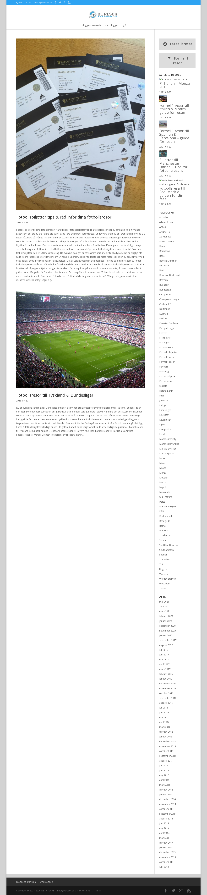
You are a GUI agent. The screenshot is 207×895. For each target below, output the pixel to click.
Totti (161, 564)
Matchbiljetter (166, 453)
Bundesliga (165, 289)
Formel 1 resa (166, 357)
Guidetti (163, 385)
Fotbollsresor (180, 44)
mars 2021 (164, 611)
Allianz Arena (166, 222)
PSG (161, 511)
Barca (162, 246)
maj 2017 (164, 659)
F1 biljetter (164, 337)
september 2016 (167, 698)
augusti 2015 (166, 760)
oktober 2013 (166, 861)
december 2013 (167, 852)
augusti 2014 (166, 818)
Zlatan (162, 588)
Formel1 (163, 366)
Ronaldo (163, 530)
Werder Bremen (167, 578)
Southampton (166, 549)
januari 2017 (165, 678)
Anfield (162, 226)
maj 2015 (164, 775)
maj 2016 (164, 717)
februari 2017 (166, 673)
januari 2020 (165, 635)
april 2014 (164, 833)
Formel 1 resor (180, 60)
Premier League (167, 506)
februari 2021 (166, 616)
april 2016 (164, 722)
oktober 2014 (166, 808)
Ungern (163, 569)
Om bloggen (111, 25)
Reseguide (164, 520)
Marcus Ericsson (167, 448)
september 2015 (167, 755)
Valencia (163, 574)
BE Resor (164, 265)
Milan (162, 463)
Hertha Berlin (166, 390)
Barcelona (164, 251)
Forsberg (164, 371)
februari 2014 (166, 842)
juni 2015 (164, 770)
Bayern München (168, 260)
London (163, 434)
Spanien (163, 554)
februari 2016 (166, 731)
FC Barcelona (166, 347)
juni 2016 (164, 712)
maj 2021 (164, 601)
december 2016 (167, 683)
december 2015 (167, 741)
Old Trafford (165, 496)
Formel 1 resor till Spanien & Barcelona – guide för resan (174, 136)
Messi (162, 458)
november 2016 (167, 688)
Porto (162, 501)
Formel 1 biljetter (168, 352)
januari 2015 (165, 794)
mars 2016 (164, 726)
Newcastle (164, 492)
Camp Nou (165, 294)
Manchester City (167, 438)
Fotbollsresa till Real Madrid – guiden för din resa (172, 193)
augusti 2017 (166, 645)
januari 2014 (165, 847)
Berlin (162, 270)
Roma (162, 525)
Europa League (167, 328)
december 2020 (167, 625)
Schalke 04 (164, 535)
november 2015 (167, 746)
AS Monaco (165, 236)
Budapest (164, 284)
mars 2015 (164, 784)
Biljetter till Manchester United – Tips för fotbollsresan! (173, 165)
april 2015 (164, 779)
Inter (161, 395)
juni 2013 (164, 866)
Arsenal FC (164, 231)
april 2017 (164, 664)
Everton (163, 333)
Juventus (163, 400)
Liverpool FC (165, 429)
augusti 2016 (166, 702)
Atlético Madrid (167, 241)
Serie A (163, 540)
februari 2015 (166, 789)
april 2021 (164, 606)
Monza (163, 472)
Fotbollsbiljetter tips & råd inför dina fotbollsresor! (64, 217)
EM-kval (163, 318)
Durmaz (163, 313)
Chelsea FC (165, 304)
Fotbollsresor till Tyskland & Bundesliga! (54, 395)
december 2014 (167, 799)
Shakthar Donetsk (168, 545)
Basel (162, 255)
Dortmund (164, 308)
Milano (162, 467)
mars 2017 (164, 669)
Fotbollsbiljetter (167, 376)
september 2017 (167, 640)
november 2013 (167, 857)
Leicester (164, 414)
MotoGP (163, 477)
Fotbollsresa (165, 381)
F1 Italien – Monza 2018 (174, 85)
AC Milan (164, 217)
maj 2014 (164, 828)
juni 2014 (164, 823)
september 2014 (167, 813)
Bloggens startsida (91, 25)
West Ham (164, 583)
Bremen (163, 279)
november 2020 (167, 630)
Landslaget (165, 410)
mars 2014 (164, 837)
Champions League (169, 299)
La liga (162, 405)
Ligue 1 (163, 424)
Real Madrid (165, 516)
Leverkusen (165, 419)
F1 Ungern (164, 342)
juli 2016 (163, 707)
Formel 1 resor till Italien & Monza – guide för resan (174, 109)
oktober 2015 (166, 750)
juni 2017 (164, 654)
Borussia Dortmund (169, 275)
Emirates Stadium (168, 323)
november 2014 (167, 804)
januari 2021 (165, 620)
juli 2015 (163, 765)
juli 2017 (163, 649)
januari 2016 (165, 736)
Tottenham (165, 559)
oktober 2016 (166, 693)
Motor (162, 482)
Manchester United (169, 443)
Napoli (162, 487)
